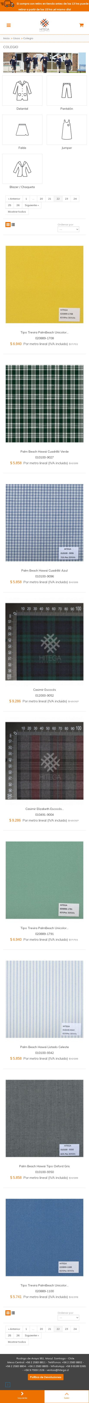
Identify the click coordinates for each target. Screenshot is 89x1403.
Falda (22, 148)
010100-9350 (44, 1172)
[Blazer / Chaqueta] (22, 169)
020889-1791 (44, 934)
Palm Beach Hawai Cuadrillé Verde (45, 451)
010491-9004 (44, 814)
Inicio (6, 38)
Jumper (67, 148)
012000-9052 (44, 695)
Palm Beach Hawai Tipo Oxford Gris (44, 1166)
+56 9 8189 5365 (76, 1366)
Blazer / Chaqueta (22, 187)
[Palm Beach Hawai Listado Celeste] (44, 999)
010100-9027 (44, 457)
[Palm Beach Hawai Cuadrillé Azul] (44, 522)
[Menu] (8, 25)
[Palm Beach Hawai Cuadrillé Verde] (44, 403)
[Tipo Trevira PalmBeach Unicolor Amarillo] (44, 284)
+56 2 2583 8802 (72, 1362)
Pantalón (66, 108)
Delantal (22, 108)
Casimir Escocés (44, 689)
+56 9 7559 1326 (34, 1370)
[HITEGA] (44, 24)
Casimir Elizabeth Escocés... (44, 809)
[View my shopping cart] (81, 25)
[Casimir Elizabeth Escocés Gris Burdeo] (44, 761)
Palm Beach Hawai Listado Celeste (44, 1047)
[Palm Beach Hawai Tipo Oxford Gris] (44, 1118)
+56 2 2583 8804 (16, 1366)
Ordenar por (65, 224)
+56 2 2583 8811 (35, 1362)
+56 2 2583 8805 (38, 1366)
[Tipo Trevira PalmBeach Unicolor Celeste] (44, 1237)
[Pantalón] (67, 91)
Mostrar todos (17, 211)
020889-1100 (44, 1291)
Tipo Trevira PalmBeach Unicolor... (44, 332)
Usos (16, 38)
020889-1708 (44, 338)
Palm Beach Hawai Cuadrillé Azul (44, 570)
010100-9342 (44, 1053)
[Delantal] (22, 91)
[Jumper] (67, 130)
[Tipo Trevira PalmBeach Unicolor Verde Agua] (44, 880)
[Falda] (22, 130)
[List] (13, 224)
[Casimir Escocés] (44, 642)
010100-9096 (44, 576)
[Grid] (8, 224)
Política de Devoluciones (45, 1377)
